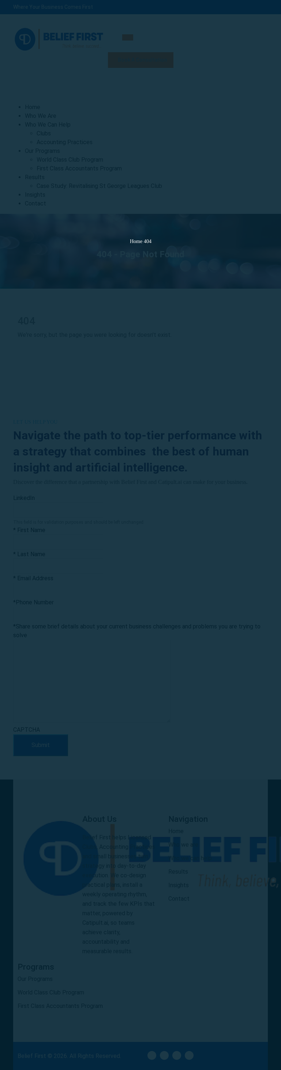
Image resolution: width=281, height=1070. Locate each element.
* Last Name (29, 554)
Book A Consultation (142, 60)
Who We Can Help (48, 124)
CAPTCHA (26, 729)
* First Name (29, 530)
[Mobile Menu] (127, 37)
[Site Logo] (59, 38)
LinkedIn (24, 497)
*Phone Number (33, 602)
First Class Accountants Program (79, 168)
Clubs (44, 133)
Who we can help (190, 858)
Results (35, 177)
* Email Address (33, 578)
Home (32, 107)
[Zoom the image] (44, 856)
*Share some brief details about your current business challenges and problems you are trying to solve (137, 631)
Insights (35, 194)
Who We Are (40, 115)
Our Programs (42, 150)
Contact (35, 203)
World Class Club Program (70, 159)
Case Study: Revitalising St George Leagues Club (99, 185)
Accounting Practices (65, 142)
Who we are (183, 844)
